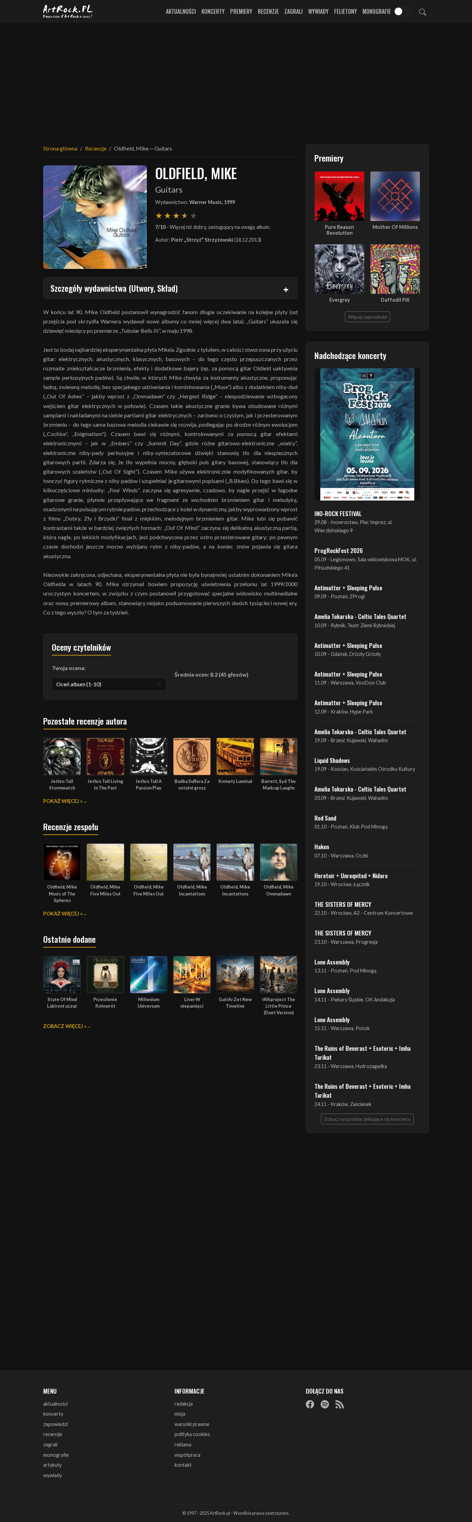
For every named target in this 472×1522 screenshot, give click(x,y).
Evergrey (339, 300)
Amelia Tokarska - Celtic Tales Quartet (360, 616)
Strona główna (60, 148)
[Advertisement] (236, 79)
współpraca (187, 1455)
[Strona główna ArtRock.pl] (68, 11)
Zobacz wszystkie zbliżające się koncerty (367, 1119)
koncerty (53, 1414)
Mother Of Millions (395, 227)
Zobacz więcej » (64, 1026)
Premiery (241, 11)
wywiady (52, 1475)
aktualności (55, 1404)
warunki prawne (191, 1424)
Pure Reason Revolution (339, 230)
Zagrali (293, 11)
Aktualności (181, 11)
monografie (56, 1455)
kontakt (183, 1465)
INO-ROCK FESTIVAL (338, 513)
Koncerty (213, 11)
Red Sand (325, 817)
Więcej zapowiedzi (367, 317)
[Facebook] (310, 1404)
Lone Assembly (332, 961)
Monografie (376, 11)
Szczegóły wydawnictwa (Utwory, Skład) (114, 288)
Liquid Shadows (332, 760)
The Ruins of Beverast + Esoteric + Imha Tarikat (362, 1052)
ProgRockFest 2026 (338, 550)
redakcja (183, 1404)
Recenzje (268, 11)
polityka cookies (192, 1434)
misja (179, 1414)
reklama (182, 1444)
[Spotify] (325, 1404)
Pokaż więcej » (63, 801)
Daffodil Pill (395, 300)
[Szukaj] (422, 11)
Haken (321, 846)
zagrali (50, 1444)
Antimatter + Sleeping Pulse (348, 587)
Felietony (345, 11)
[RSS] (340, 1404)
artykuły (52, 1465)
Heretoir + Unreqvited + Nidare (351, 875)
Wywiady (318, 11)
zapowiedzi (55, 1424)
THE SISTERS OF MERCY (342, 904)
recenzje (52, 1434)
